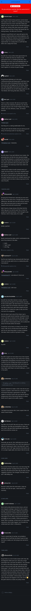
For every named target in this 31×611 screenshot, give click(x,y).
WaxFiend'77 (6, 275)
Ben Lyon (5, 123)
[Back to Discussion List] (1, 2)
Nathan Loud (6, 143)
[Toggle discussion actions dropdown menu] (29, 2)
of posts (15, 2)
